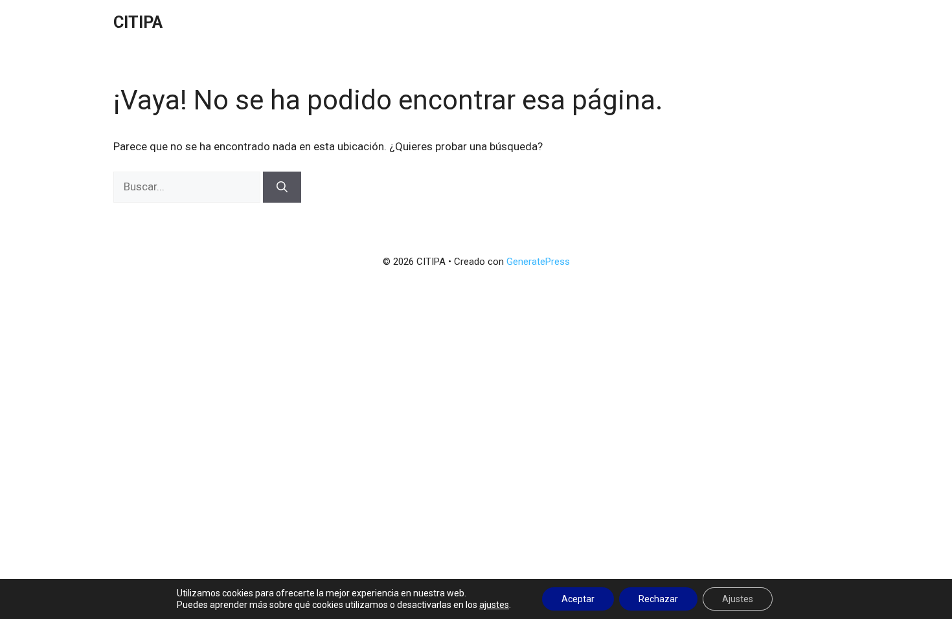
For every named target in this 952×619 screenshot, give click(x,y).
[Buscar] (282, 187)
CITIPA (138, 22)
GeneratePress (538, 261)
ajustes (494, 605)
